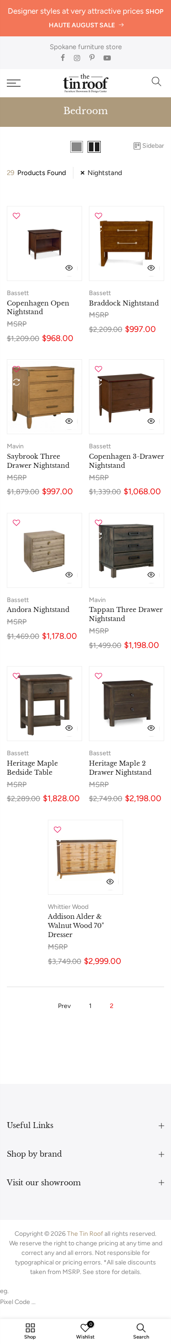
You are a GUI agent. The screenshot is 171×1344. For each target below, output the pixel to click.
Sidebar (153, 146)
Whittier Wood (68, 907)
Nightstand (105, 173)
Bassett (18, 293)
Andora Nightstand (38, 610)
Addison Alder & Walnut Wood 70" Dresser (76, 926)
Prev (64, 1006)
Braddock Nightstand (124, 303)
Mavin (15, 446)
